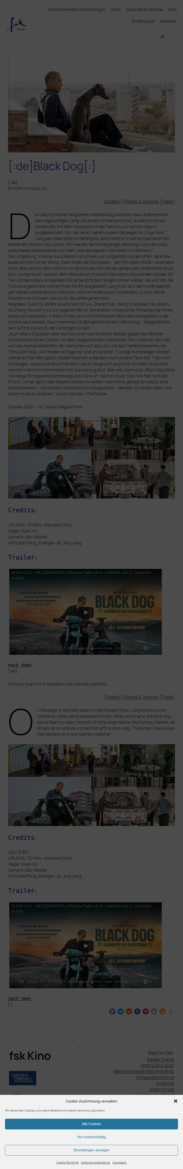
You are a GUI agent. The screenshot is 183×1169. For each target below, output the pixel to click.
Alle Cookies (91, 1124)
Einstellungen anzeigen (91, 1150)
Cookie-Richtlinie (67, 1162)
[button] (175, 1101)
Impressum (119, 1162)
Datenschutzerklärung (95, 1162)
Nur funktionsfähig (91, 1137)
